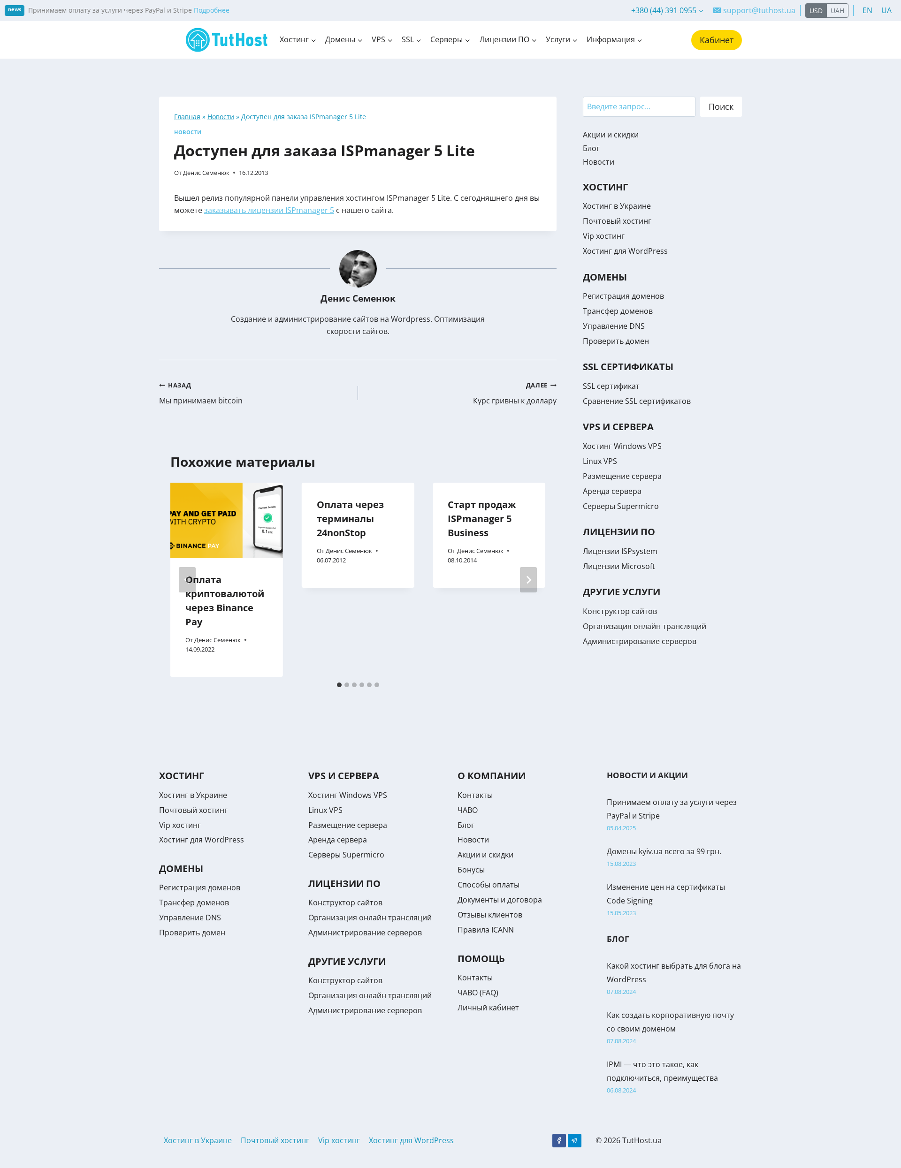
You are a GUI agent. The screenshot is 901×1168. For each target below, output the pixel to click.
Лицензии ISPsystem (620, 551)
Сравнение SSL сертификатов (637, 401)
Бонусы (471, 870)
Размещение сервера (622, 476)
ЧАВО (468, 810)
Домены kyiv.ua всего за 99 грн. (664, 851)
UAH (837, 10)
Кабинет (716, 40)
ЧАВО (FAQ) (478, 992)
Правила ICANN (486, 930)
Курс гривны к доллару (515, 393)
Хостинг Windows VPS (622, 446)
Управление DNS (614, 326)
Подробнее (211, 10)
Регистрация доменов (623, 296)
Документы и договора (500, 900)
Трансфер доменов (618, 311)
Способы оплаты (488, 885)
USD (816, 10)
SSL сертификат (611, 386)
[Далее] (528, 579)
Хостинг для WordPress (625, 251)
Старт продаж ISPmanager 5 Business (482, 518)
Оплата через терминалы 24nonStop (350, 518)
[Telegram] (574, 1140)
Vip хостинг (604, 236)
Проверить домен (616, 341)
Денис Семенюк (206, 172)
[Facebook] (559, 1140)
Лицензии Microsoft (619, 566)
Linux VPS (600, 461)
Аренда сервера (612, 491)
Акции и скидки (611, 134)
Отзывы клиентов (490, 915)
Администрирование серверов (639, 641)
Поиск (721, 106)
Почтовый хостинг (617, 221)
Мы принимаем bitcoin (201, 393)
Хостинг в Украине (617, 206)
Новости (220, 116)
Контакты (475, 795)
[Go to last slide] (187, 579)
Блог (591, 148)
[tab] (339, 685)
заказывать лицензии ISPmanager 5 (269, 210)
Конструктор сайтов (620, 611)
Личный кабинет (488, 1007)
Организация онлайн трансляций (644, 626)
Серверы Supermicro (621, 506)
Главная (187, 116)
